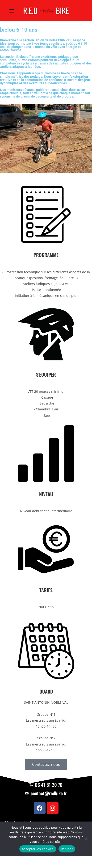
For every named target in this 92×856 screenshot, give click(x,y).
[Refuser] (86, 838)
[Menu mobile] (11, 10)
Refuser (67, 849)
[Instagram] (53, 808)
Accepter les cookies (38, 849)
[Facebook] (40, 808)
